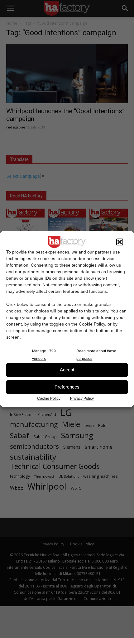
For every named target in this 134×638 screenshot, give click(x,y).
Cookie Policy (48, 398)
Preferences (67, 386)
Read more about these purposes (96, 355)
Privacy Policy (82, 398)
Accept (67, 369)
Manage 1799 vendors (44, 355)
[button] (120, 242)
